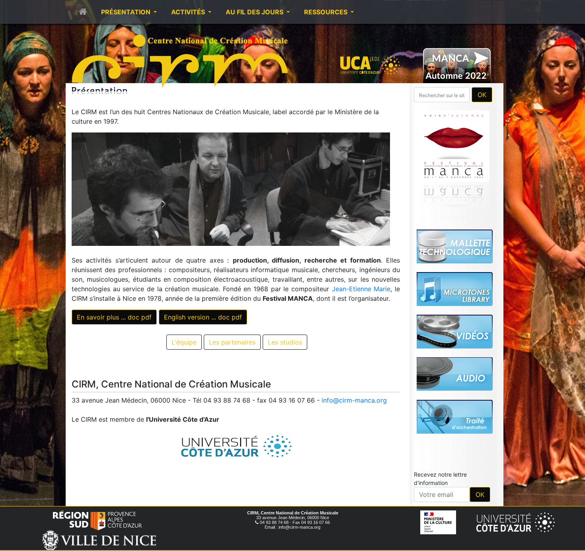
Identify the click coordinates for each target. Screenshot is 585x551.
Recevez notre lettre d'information (440, 367)
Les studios (285, 342)
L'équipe (184, 342)
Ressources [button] (326, 12)
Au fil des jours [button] (255, 12)
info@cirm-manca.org (354, 400)
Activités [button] (189, 12)
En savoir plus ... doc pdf (114, 317)
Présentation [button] (126, 12)
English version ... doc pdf (203, 317)
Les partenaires (232, 342)
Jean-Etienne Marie (361, 289)
